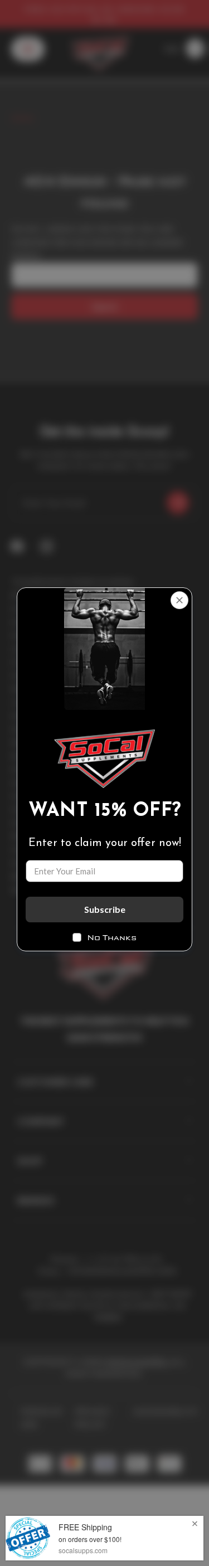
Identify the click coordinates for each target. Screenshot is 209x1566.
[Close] (179, 600)
